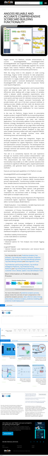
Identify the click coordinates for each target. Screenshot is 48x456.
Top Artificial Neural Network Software (27, 269)
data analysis (9, 299)
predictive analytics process (30, 293)
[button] (3, 312)
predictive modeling (33, 299)
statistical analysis (20, 299)
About (3, 445)
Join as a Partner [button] (7, 433)
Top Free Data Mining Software (30, 259)
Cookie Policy (19, 447)
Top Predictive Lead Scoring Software (17, 265)
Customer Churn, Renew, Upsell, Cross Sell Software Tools (24, 271)
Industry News (3, 336)
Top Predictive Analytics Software (22, 257)
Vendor (33, 447)
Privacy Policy (19, 445)
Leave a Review (9, 305)
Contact (33, 445)
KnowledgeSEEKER (37, 336)
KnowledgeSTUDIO (44, 336)
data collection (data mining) (33, 297)
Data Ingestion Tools (32, 261)
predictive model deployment (14, 301)
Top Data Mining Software (13, 261)
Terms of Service (5, 447)
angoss (33, 336)
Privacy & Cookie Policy (40, 402)
